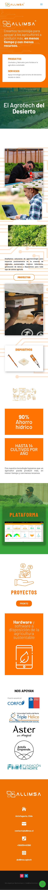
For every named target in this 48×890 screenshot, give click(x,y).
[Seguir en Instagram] (22, 876)
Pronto (24, 603)
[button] (42, 884)
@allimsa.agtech (24, 859)
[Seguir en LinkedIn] (26, 876)
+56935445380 (24, 845)
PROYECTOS (24, 277)
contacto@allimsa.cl (24, 831)
